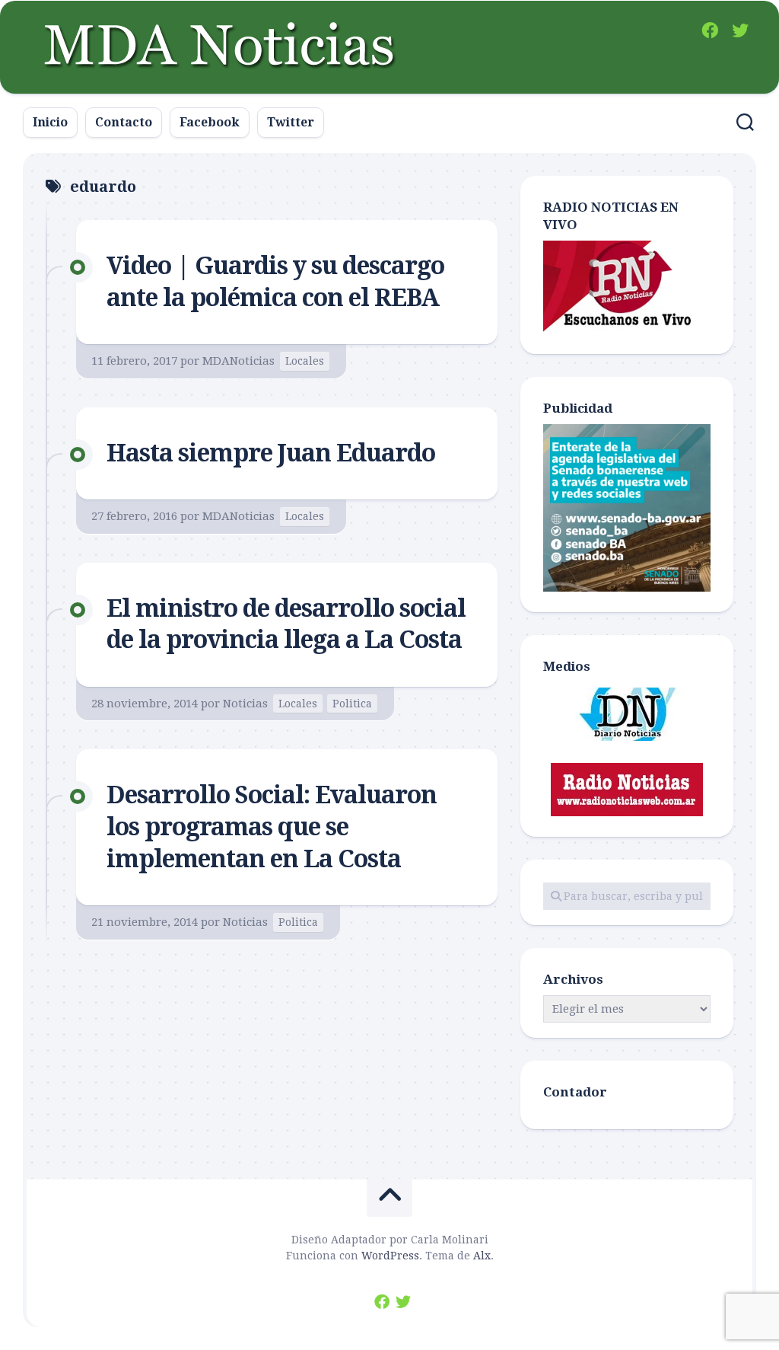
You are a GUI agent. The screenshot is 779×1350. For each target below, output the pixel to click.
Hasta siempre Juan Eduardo (271, 453)
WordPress (390, 1255)
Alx (482, 1255)
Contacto (123, 122)
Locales (304, 361)
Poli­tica (352, 703)
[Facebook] (709, 30)
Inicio (50, 122)
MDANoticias (238, 361)
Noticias (245, 703)
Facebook (210, 122)
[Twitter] (740, 30)
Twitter (290, 122)
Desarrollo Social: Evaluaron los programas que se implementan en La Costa (272, 826)
